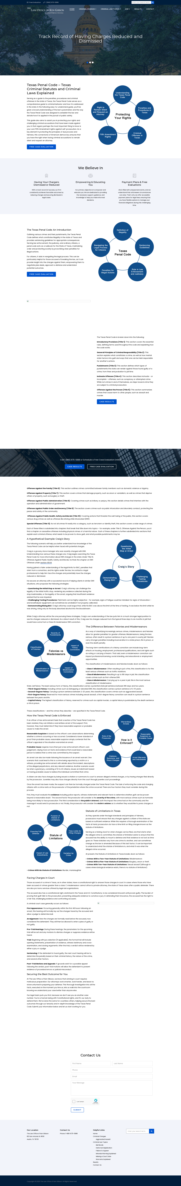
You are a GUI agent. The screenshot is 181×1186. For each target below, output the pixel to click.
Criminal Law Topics (100, 1142)
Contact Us (97, 1165)
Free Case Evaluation (41, 147)
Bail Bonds (99, 1145)
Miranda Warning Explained (106, 1154)
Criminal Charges (99, 1136)
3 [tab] (93, 62)
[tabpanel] (90, 40)
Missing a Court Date (103, 1156)
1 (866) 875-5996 (52, 2)
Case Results (106, 402)
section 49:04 (46, 562)
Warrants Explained (103, 1159)
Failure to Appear (102, 1151)
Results (95, 1162)
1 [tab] (87, 62)
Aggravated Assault (103, 1139)
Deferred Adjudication (104, 1148)
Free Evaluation (35, 2)
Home (95, 1133)
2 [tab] (90, 62)
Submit (77, 1110)
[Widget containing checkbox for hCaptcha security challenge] (85, 1101)
